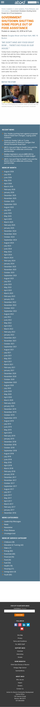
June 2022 (8, 320)
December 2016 (10, 513)
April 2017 (8, 501)
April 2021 (8, 361)
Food (6, 560)
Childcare (7, 542)
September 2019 (10, 418)
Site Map (20, 635)
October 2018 (9, 447)
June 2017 (8, 495)
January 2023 (9, 299)
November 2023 (10, 269)
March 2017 (8, 504)
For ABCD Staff (20, 644)
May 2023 (7, 287)
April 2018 (8, 465)
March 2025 (8, 222)
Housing (7, 569)
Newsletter (8, 527)
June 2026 (8, 177)
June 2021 (8, 355)
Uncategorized (9, 533)
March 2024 (8, 258)
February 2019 (9, 436)
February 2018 (9, 471)
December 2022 (10, 302)
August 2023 (9, 278)
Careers (20, 685)
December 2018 (10, 442)
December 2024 (10, 231)
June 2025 (8, 213)
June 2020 (8, 391)
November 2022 (10, 305)
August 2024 (9, 243)
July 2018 (7, 456)
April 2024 (8, 255)
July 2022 (7, 317)
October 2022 (9, 308)
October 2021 (9, 344)
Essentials (8, 554)
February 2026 (9, 189)
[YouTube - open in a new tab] (22, 628)
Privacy (20, 638)
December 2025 (10, 195)
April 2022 (8, 326)
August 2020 (9, 385)
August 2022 (9, 314)
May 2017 (7, 498)
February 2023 (9, 296)
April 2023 (8, 290)
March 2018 (8, 468)
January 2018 (9, 474)
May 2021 (7, 358)
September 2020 (10, 382)
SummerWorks (20, 671)
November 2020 (10, 376)
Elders (6, 548)
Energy (7, 551)
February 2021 (9, 367)
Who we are (20, 679)
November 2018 (10, 445)
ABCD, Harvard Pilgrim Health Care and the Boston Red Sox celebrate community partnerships (20, 149)
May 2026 (7, 180)
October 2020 (9, 379)
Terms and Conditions (20, 641)
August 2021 (9, 349)
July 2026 (7, 174)
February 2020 (9, 403)
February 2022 (9, 332)
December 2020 (10, 373)
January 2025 (9, 228)
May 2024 (7, 252)
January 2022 (9, 335)
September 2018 (10, 450)
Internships (20, 654)
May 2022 (7, 323)
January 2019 (9, 439)
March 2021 (8, 364)
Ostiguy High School (20, 667)
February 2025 (9, 225)
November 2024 (10, 234)
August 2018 (9, 453)
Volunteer (20, 651)
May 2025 (7, 216)
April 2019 (8, 433)
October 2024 (9, 237)
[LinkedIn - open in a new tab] (24, 624)
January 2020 (9, 406)
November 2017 (10, 480)
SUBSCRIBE (19, 615)
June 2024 (8, 249)
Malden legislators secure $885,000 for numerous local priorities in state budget (19, 155)
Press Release (9, 530)
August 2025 (9, 207)
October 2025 (9, 201)
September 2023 (10, 275)
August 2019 (9, 421)
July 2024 (7, 246)
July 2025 (7, 210)
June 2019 (8, 427)
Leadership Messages (12, 521)
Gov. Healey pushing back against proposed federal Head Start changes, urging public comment (21, 135)
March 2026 (8, 186)
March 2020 (8, 400)
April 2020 (8, 397)
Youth (6, 575)
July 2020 (7, 388)
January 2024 (9, 263)
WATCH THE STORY (9, 82)
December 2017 (10, 477)
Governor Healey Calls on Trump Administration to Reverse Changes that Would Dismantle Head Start (19, 142)
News (6, 524)
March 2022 (8, 329)
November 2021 (10, 341)
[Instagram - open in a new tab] (20, 624)
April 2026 (8, 183)
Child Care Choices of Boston (20, 664)
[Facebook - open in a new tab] (15, 624)
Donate (20, 657)
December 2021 (10, 338)
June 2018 (8, 459)
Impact (20, 682)
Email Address (20, 608)
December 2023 (10, 266)
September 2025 (10, 204)
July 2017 (7, 492)
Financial (7, 557)
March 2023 (8, 293)
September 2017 (10, 486)
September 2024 (10, 240)
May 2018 (7, 462)
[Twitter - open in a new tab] (28, 624)
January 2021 (9, 370)
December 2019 (10, 409)
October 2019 (9, 415)
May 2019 (7, 430)
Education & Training (12, 545)
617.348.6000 (20, 700)
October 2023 (9, 272)
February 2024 (9, 260)
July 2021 (7, 352)
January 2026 (9, 192)
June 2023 (8, 284)
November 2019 (10, 412)
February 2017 (9, 507)
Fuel (5, 563)
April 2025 (8, 219)
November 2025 (10, 198)
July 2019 (7, 424)
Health (6, 566)
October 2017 (9, 483)
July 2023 (7, 281)
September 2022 (10, 311)
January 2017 (9, 510)
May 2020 (7, 394)
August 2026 (9, 171)
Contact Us (20, 689)
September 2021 (10, 347)
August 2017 (9, 489)
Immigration (9, 572)
